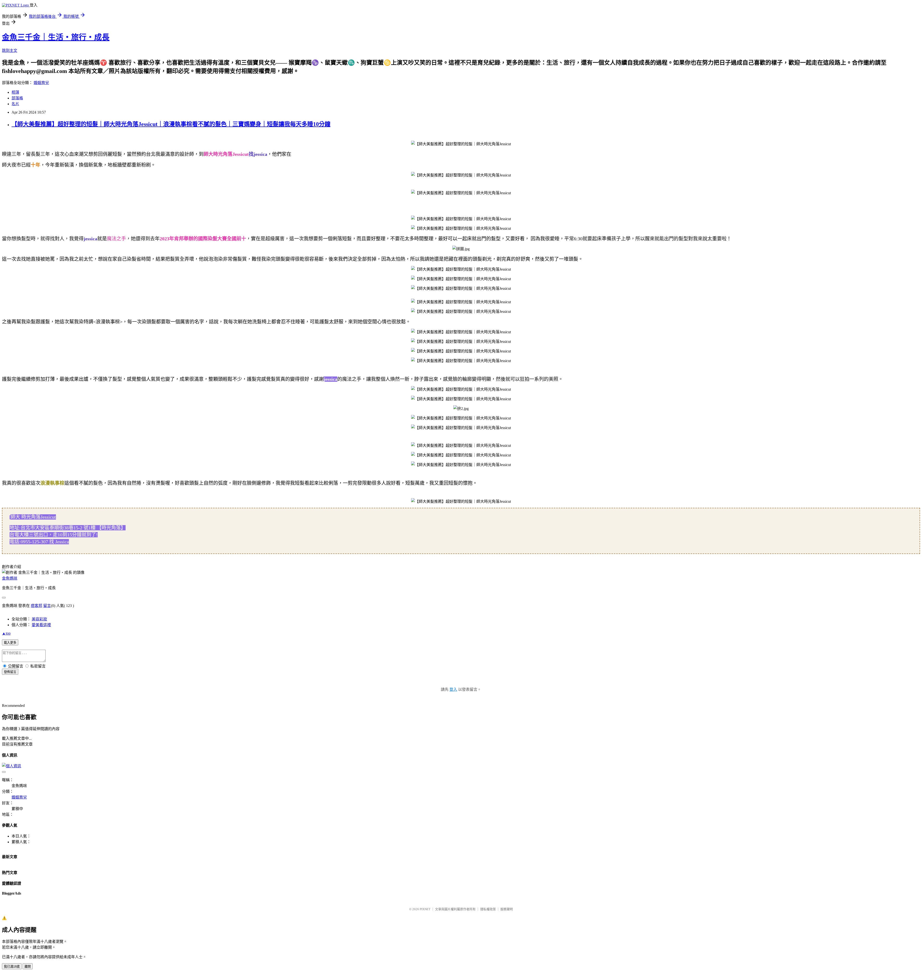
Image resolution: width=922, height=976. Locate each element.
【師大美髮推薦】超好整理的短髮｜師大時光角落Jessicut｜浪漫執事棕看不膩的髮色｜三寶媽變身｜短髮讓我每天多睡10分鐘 (171, 124)
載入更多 (10, 642)
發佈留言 (10, 672)
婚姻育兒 (41, 83)
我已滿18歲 (12, 966)
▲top (6, 633)
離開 (27, 966)
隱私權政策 (488, 909)
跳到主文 (9, 50)
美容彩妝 (39, 619)
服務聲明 (506, 909)
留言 (47, 606)
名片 (15, 104)
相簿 (15, 92)
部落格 (17, 98)
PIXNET (425, 909)
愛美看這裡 (41, 625)
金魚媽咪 (9, 578)
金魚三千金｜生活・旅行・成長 (55, 37)
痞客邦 (36, 606)
